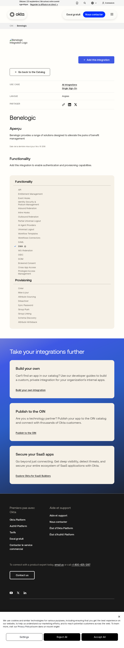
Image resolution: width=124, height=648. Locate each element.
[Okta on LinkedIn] (24, 593)
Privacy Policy (39, 626)
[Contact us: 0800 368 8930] (77, 3)
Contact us (22, 575)
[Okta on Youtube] (11, 593)
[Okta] (17, 14)
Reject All (62, 637)
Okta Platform (18, 519)
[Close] (119, 616)
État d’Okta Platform (61, 528)
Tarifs (13, 532)
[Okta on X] (18, 593)
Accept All (100, 637)
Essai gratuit (74, 14)
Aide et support (58, 515)
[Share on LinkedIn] (69, 104)
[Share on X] (75, 104)
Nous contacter (94, 14)
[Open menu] (112, 14)
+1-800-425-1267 (81, 564)
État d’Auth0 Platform (62, 534)
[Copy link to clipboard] (63, 104)
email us (59, 564)
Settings (24, 637)
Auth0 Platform (18, 526)
